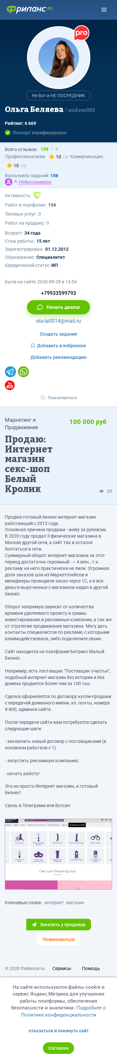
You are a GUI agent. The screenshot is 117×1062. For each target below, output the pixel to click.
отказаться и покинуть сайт (59, 1030)
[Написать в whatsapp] (23, 371)
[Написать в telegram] (10, 371)
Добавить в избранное (61, 345)
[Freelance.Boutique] (37, 195)
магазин (75, 902)
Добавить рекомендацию (58, 357)
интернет (54, 902)
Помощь (91, 968)
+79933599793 (58, 293)
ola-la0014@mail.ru (58, 321)
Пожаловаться (62, 397)
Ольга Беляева (50, 109)
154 (52, 204)
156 (54, 175)
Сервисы (61, 968)
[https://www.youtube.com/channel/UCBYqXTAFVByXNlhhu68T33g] (10, 385)
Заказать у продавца (62, 924)
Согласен (58, 1048)
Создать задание (58, 334)
